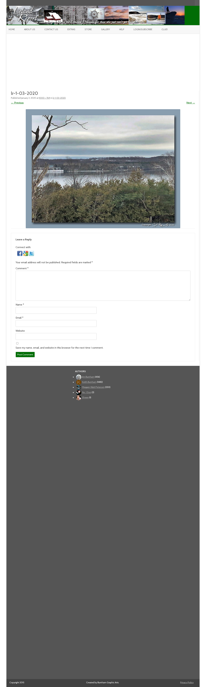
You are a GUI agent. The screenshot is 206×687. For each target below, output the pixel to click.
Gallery (105, 29)
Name (20, 304)
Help (121, 29)
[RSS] (192, 3)
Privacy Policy (187, 682)
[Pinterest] (189, 3)
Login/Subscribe (143, 29)
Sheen (85, 397)
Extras (71, 29)
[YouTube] (182, 3)
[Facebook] (179, 3)
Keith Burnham (89, 382)
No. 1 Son (86, 392)
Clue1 (165, 29)
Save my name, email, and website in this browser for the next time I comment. (59, 347)
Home (12, 29)
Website (20, 330)
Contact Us (51, 29)
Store (88, 29)
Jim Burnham (88, 377)
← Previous (17, 102)
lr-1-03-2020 (59, 97)
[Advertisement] (103, 58)
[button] (20, 255)
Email (19, 317)
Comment (22, 268)
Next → (190, 102)
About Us (29, 29)
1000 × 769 (44, 97)
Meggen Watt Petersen (93, 387)
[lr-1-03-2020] (103, 168)
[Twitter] (175, 3)
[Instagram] (185, 3)
